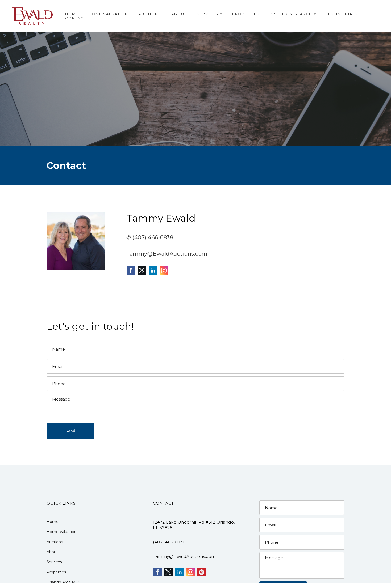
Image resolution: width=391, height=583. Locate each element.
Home (71, 14)
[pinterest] (201, 572)
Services (207, 14)
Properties (246, 14)
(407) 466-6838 (169, 541)
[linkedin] (153, 270)
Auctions (149, 14)
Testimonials (342, 14)
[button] (70, 431)
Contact (75, 18)
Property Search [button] (291, 14)
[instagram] (164, 270)
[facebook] (131, 270)
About (179, 14)
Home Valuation (108, 14)
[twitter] (142, 270)
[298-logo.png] (33, 15)
